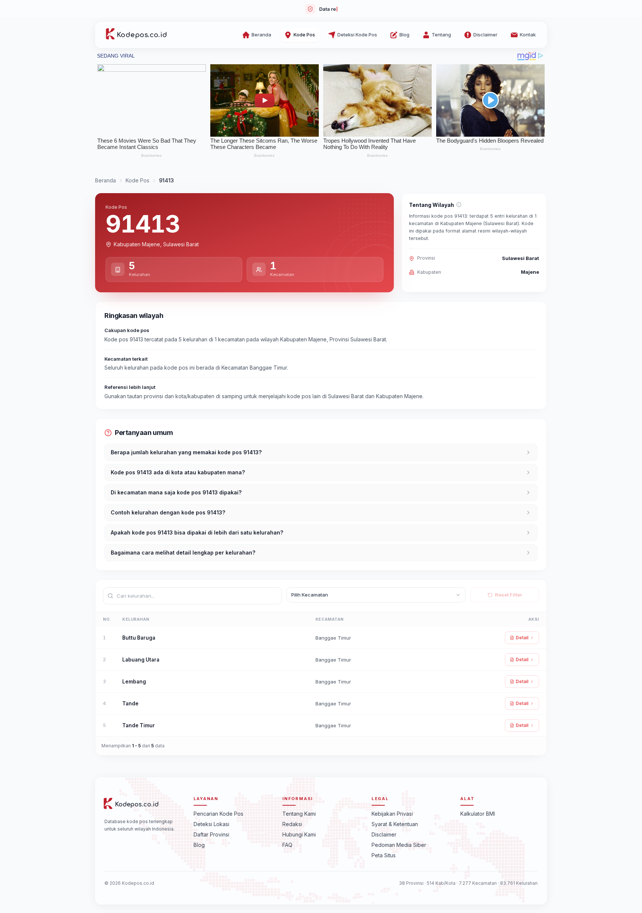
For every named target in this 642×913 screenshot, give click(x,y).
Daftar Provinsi (211, 834)
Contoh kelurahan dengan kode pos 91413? (168, 512)
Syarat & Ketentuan (395, 824)
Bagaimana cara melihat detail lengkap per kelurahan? (183, 552)
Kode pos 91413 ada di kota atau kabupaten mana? (178, 472)
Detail (522, 637)
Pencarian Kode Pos (218, 813)
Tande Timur (138, 725)
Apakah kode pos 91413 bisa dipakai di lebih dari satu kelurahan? (197, 532)
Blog (199, 844)
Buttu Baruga (138, 638)
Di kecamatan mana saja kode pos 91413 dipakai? (176, 492)
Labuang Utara (140, 660)
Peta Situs (384, 855)
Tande (130, 703)
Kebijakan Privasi (392, 813)
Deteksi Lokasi (211, 824)
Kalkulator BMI (477, 813)
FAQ (287, 844)
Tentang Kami (299, 813)
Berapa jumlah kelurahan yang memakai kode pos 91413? (186, 452)
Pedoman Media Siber (399, 844)
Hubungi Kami (299, 834)
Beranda (105, 180)
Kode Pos (137, 180)
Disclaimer (384, 834)
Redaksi (292, 824)
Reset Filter (508, 595)
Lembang (134, 682)
